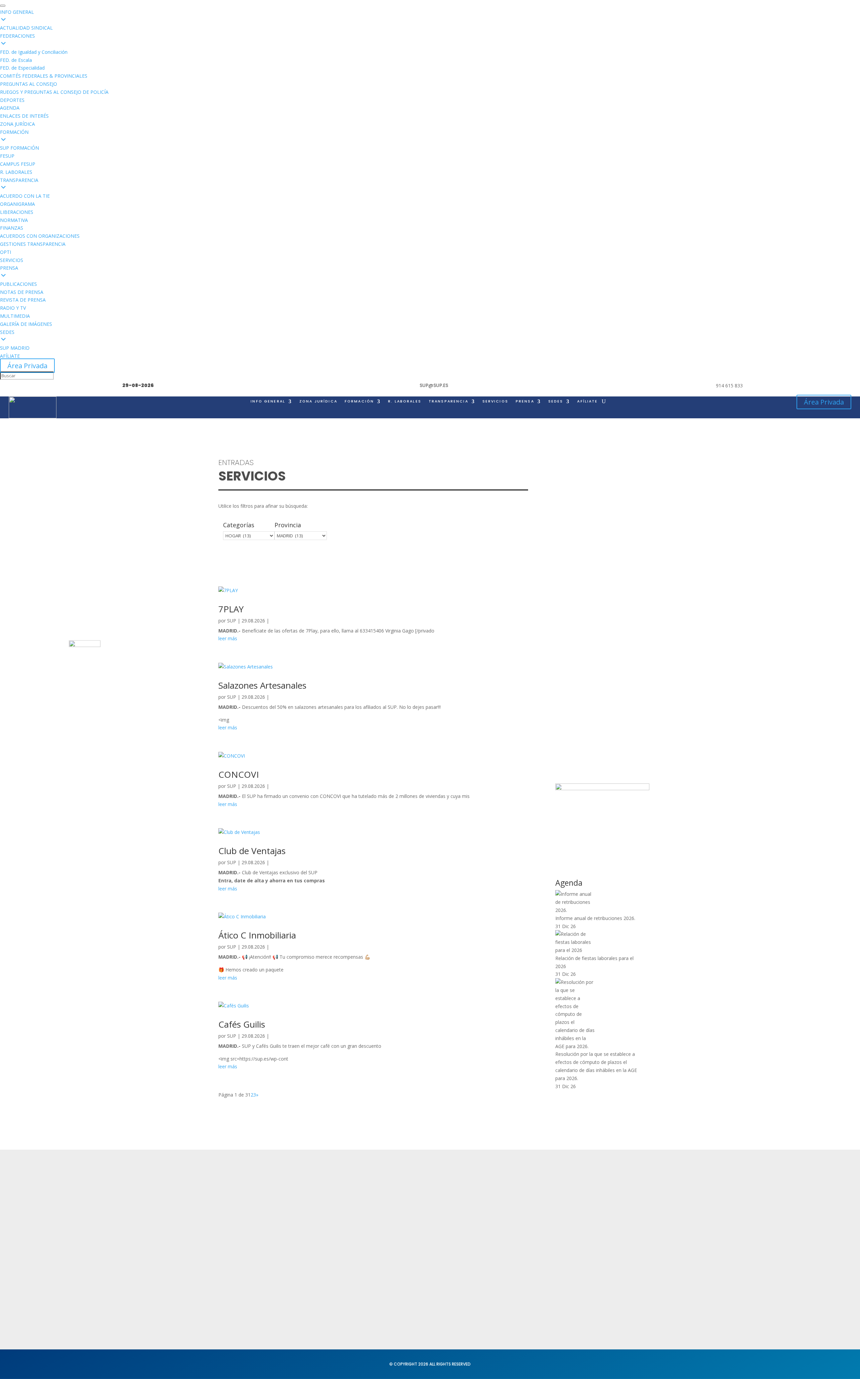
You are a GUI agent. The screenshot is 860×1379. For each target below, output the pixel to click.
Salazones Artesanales (262, 685)
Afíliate (587, 401)
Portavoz (590, 1225)
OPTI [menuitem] (5, 252)
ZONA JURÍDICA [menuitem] (17, 124)
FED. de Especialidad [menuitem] (22, 68)
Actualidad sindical (504, 1209)
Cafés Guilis (241, 1024)
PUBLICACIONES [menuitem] (18, 284)
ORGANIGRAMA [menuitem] (17, 204)
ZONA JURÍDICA (318, 401)
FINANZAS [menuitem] (11, 228)
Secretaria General (603, 1199)
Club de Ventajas (252, 851)
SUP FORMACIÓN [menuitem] (19, 148)
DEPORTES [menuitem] (12, 100)
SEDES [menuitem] (7, 332)
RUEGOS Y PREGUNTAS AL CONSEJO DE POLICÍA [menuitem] (54, 92)
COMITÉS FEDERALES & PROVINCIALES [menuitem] (43, 76)
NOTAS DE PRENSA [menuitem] (21, 292)
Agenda (314, 1238)
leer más (227, 638)
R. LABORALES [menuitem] (16, 172)
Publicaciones (498, 1235)
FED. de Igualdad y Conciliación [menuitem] (34, 52)
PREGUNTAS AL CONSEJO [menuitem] (28, 84)
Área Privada (27, 365)
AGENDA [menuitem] (9, 108)
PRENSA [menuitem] (9, 268)
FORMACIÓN (359, 401)
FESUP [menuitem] (7, 156)
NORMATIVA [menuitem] (14, 220)
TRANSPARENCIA (448, 401)
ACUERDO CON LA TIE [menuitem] (25, 196)
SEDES (555, 401)
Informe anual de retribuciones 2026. (595, 918)
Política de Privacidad (418, 1199)
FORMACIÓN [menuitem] (14, 132)
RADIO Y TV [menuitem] (13, 308)
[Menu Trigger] (2, 6)
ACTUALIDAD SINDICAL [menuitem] (26, 28)
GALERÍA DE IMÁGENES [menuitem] (26, 324)
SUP (231, 620)
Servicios (315, 1225)
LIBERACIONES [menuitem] (16, 212)
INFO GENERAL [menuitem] (17, 12)
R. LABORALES (404, 401)
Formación (317, 1212)
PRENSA (525, 401)
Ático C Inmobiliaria (257, 935)
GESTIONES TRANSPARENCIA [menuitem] (33, 244)
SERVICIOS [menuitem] (11, 260)
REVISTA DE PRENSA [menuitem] (23, 300)
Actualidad (317, 1199)
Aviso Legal (406, 1212)
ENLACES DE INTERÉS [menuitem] (24, 116)
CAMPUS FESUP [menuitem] (17, 164)
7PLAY (231, 609)
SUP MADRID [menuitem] (15, 348)
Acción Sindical (597, 1212)
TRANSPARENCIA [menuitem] (19, 180)
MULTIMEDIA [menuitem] (15, 316)
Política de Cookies (415, 1225)
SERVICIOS (495, 401)
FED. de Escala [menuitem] (16, 60)
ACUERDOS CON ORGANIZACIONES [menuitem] (40, 236)
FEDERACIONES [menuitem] (17, 36)
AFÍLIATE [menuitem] (10, 356)
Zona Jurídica (497, 1222)
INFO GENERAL (268, 401)
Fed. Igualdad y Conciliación (515, 1269)
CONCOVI (238, 774)
